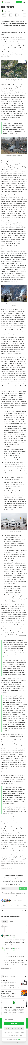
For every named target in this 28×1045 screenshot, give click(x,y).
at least (14, 177)
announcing (22, 635)
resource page (18, 343)
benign (14, 601)
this (12, 573)
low (13, 592)
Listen (24, 10)
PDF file (20, 395)
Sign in (25, 2)
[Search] (25, 976)
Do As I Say (4, 980)
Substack (6, 1042)
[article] (14, 984)
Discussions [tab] (12, 976)
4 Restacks (19, 900)
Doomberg (7, 10)
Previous (6, 911)
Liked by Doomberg (10, 937)
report (10, 101)
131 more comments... (6, 968)
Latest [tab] (6, 976)
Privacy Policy (19, 1035)
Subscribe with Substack (15, 1029)
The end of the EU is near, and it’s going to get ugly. (9, 994)
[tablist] (7, 921)
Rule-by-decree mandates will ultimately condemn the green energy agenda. (9, 983)
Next (23, 911)
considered (21, 544)
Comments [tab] (4, 921)
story (8, 754)
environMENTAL (8, 948)
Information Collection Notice (16, 893)
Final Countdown (6, 991)
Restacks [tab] (11, 921)
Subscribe (19, 2)
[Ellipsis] (26, 935)
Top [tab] (3, 976)
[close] (23, 1000)
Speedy (6, 935)
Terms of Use (21, 892)
